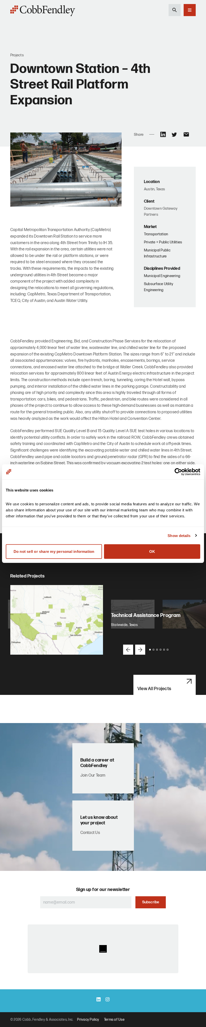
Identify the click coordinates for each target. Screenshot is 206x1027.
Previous (128, 649)
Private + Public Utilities (163, 242)
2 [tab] (153, 649)
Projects (17, 55)
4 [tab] (160, 649)
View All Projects (154, 688)
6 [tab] (167, 649)
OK (152, 551)
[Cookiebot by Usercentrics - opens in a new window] (178, 471)
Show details (179, 535)
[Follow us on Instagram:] (108, 1000)
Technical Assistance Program (146, 615)
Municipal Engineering (162, 276)
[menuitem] (88, 1019)
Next (140, 649)
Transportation (156, 234)
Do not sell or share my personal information (54, 551)
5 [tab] (164, 649)
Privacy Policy (88, 1019)
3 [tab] (157, 649)
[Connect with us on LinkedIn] (98, 1000)
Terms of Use (114, 1019)
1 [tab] (150, 649)
